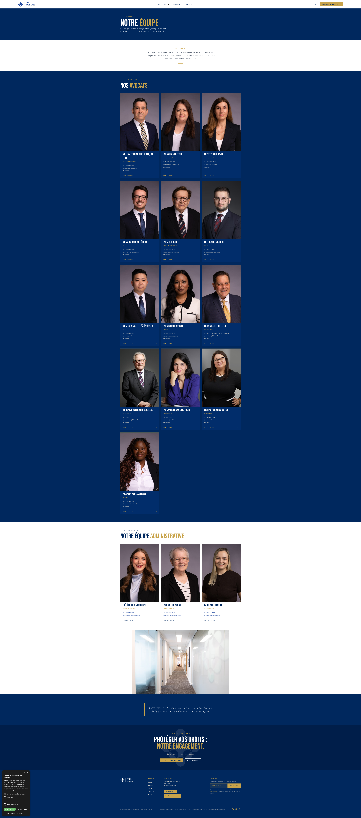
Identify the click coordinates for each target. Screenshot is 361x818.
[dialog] (16, 793)
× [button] (27, 772)
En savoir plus (12, 790)
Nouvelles (150, 795)
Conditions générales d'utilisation (217, 809)
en (316, 4)
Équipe (150, 788)
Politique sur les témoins (180, 809)
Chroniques (151, 792)
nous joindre (192, 760)
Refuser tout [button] (22, 809)
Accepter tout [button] (10, 809)
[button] (16, 813)
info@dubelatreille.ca (172, 795)
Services (150, 785)
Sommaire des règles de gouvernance (198, 809)
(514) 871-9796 (170, 791)
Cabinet (150, 782)
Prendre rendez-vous (331, 4)
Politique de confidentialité (166, 809)
